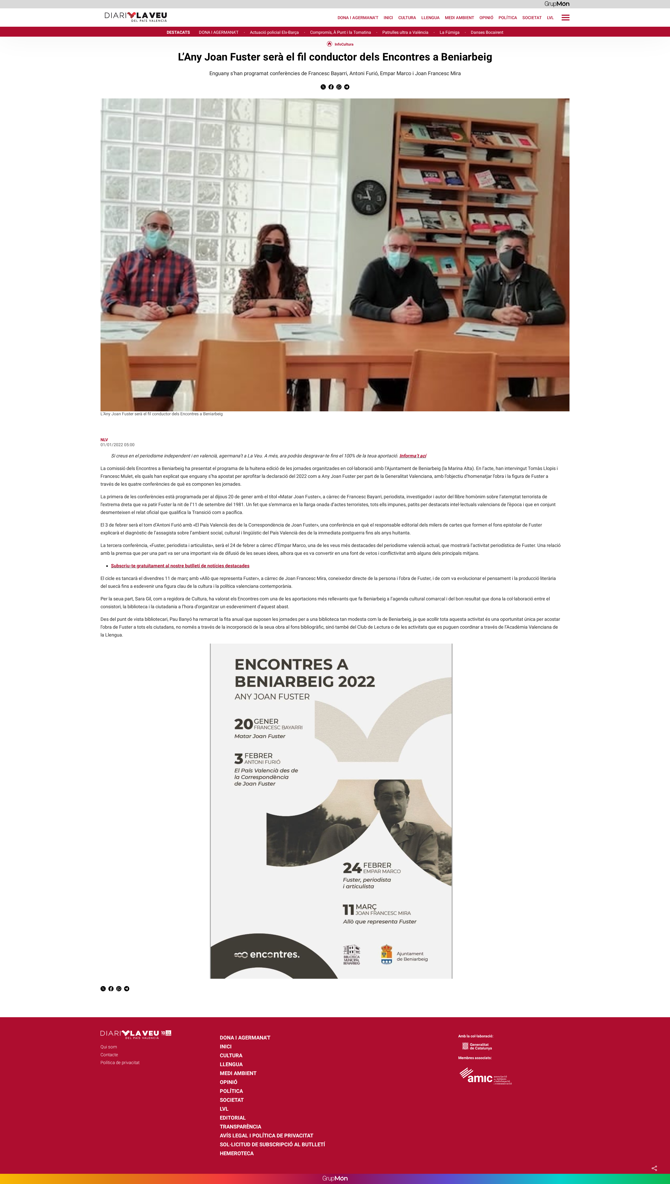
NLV (104, 439)
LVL (550, 17)
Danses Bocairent (487, 32)
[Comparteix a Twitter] (323, 88)
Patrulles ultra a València (405, 32)
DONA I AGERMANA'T (219, 32)
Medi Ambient (459, 17)
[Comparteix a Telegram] (346, 88)
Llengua (430, 17)
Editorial (233, 1118)
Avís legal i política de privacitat (266, 1135)
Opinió (486, 17)
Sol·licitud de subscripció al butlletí (272, 1144)
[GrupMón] (557, 4)
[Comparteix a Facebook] (331, 88)
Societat (532, 17)
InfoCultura (344, 44)
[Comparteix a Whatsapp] (339, 88)
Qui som (108, 1046)
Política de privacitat (119, 1062)
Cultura (407, 17)
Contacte (109, 1054)
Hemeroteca (237, 1153)
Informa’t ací (412, 455)
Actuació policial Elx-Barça (274, 32)
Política (508, 17)
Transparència (240, 1127)
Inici (388, 17)
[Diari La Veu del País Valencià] (85, 24)
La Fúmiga (450, 32)
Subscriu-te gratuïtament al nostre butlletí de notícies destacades (180, 565)
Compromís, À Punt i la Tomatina (340, 32)
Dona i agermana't (358, 17)
